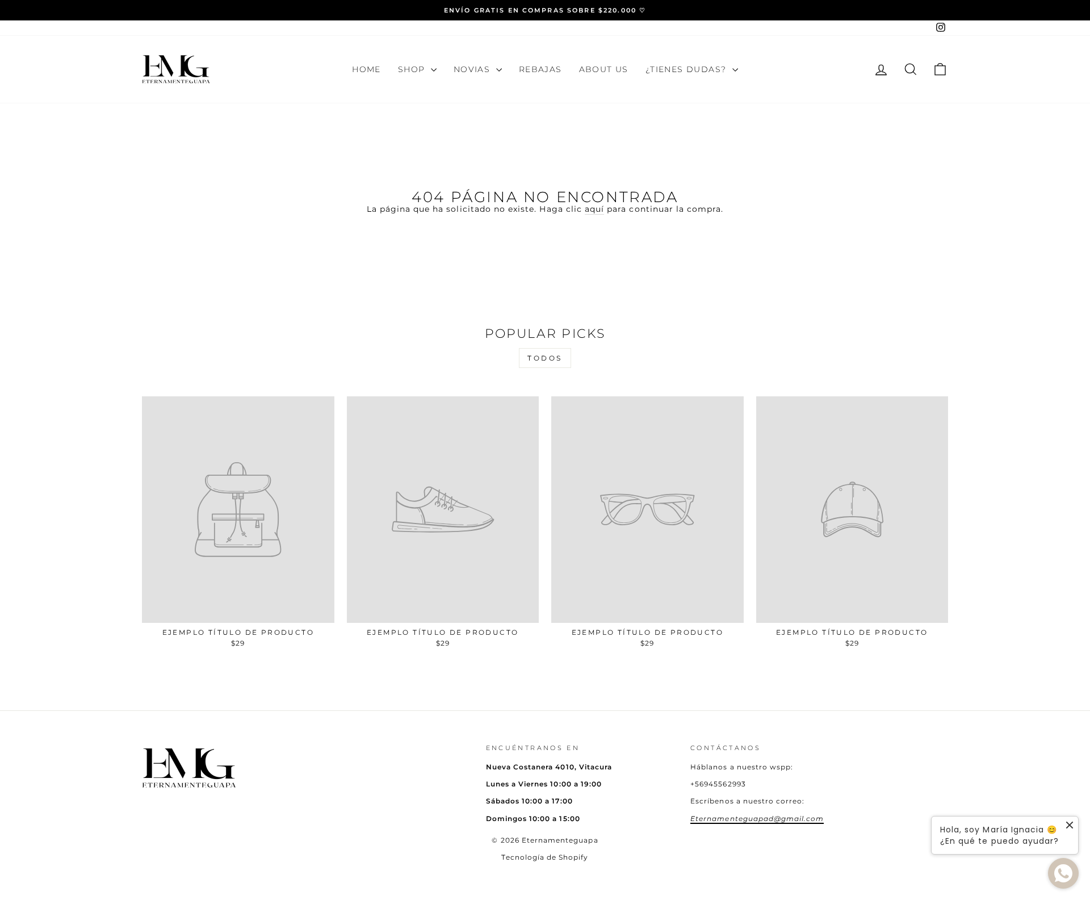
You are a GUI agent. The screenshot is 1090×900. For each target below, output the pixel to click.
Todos (545, 358)
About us (603, 69)
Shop (413, 69)
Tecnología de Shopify (544, 857)
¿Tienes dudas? (687, 69)
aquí (594, 209)
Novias (473, 69)
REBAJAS (540, 69)
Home (366, 69)
